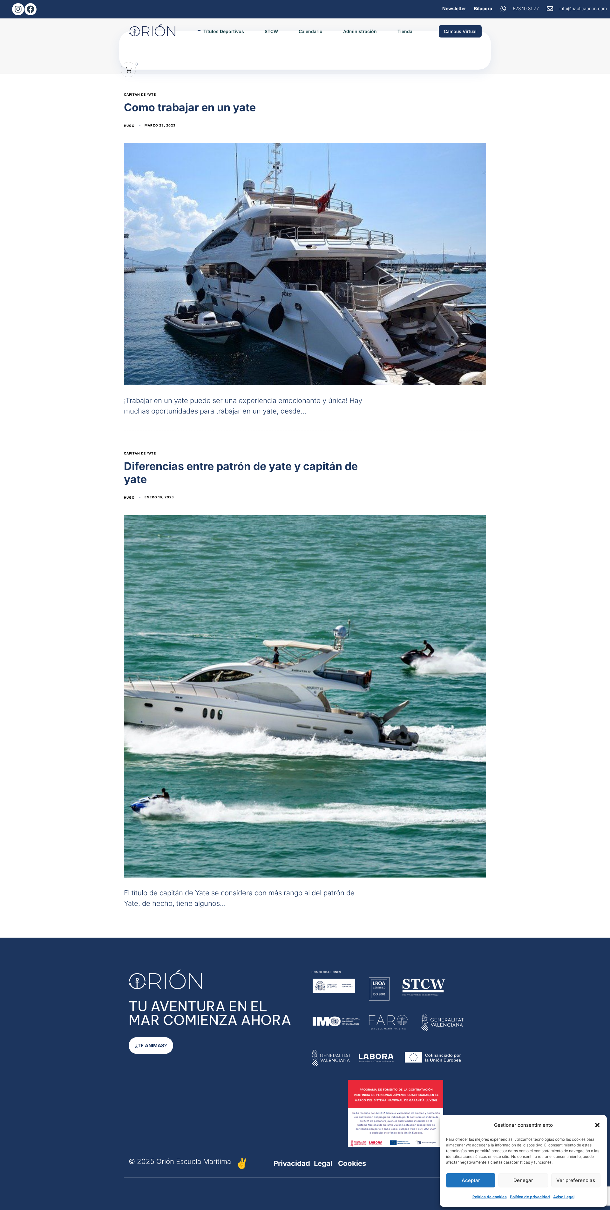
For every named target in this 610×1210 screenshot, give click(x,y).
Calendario (310, 31)
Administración (360, 31)
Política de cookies (489, 1196)
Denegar (523, 1180)
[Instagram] (18, 9)
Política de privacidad (530, 1196)
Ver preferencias (575, 1180)
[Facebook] (30, 9)
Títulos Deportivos (223, 31)
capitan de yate (140, 94)
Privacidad (292, 1163)
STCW (271, 31)
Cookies (352, 1163)
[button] (597, 1125)
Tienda (404, 31)
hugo (129, 125)
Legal (323, 1163)
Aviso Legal (563, 1196)
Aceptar (471, 1180)
